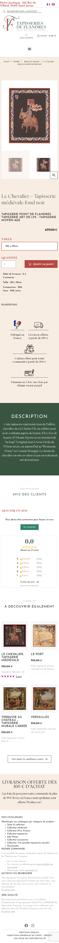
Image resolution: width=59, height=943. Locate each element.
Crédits (48, 935)
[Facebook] (26, 925)
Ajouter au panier (43, 264)
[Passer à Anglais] (52, 4)
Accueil (6, 61)
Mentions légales (29, 932)
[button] (29, 49)
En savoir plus (8, 890)
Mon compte (26, 38)
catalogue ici (31, 870)
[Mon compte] (26, 35)
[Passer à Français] (47, 4)
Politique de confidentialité (30, 938)
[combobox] (24, 11)
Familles (16, 61)
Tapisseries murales (32, 61)
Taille (6, 239)
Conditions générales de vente (24, 935)
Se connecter (29, 527)
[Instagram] (33, 925)
